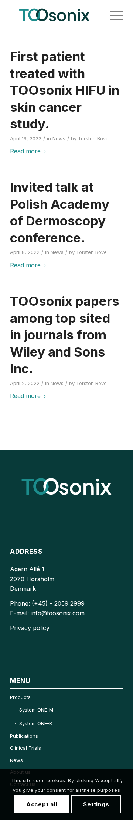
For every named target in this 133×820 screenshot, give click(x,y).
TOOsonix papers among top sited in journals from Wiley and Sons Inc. (64, 334)
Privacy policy (30, 628)
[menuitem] (113, 15)
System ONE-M (36, 710)
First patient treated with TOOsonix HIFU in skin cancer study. (64, 89)
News (58, 138)
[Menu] (113, 15)
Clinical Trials (25, 748)
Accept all (42, 804)
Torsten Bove (93, 138)
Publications (24, 736)
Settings (96, 804)
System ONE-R (35, 723)
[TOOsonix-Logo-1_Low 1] (55, 15)
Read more (25, 151)
